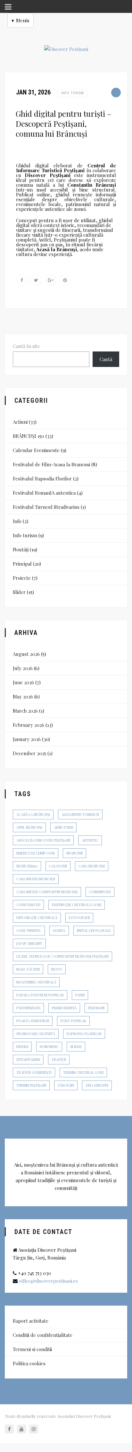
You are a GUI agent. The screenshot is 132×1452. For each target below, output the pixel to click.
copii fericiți (28, 904)
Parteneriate (28, 1007)
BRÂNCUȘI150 (26, 866)
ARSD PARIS (63, 827)
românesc (49, 1046)
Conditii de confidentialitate (42, 1335)
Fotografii (79, 917)
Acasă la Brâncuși (33, 814)
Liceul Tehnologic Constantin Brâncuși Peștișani (62, 956)
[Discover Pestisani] (66, 49)
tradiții (59, 1059)
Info (17, 521)
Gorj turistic (28, 930)
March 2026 (25, 710)
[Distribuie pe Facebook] (21, 280)
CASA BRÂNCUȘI (91, 866)
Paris (80, 995)
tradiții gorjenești (34, 1072)
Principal (22, 563)
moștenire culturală (36, 982)
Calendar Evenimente (36, 450)
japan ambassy (29, 943)
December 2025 (29, 753)
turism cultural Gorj (83, 1072)
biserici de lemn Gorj (35, 853)
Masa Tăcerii (28, 969)
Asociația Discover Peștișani (43, 840)
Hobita (59, 930)
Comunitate (100, 891)
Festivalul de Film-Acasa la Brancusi (51, 464)
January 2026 (27, 739)
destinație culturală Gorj (76, 904)
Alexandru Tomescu (80, 814)
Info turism (72, 93)
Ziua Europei (97, 1085)
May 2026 (23, 696)
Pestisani (96, 1007)
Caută (106, 359)
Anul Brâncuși (29, 827)
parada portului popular (40, 995)
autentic (90, 840)
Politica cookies (29, 1363)
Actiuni (20, 422)
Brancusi (74, 853)
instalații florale (94, 930)
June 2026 (23, 682)
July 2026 (23, 668)
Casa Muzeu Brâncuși (35, 878)
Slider (19, 592)
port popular (73, 1020)
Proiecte (22, 578)
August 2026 (26, 654)
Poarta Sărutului (32, 1020)
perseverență (64, 1007)
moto (56, 969)
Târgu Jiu (66, 1085)
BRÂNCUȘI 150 (28, 436)
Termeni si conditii (32, 1349)
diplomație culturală (36, 917)
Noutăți (21, 549)
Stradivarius (28, 1059)
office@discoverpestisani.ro (48, 1281)
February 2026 (28, 725)
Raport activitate (30, 1321)
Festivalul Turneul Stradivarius (46, 507)
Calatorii (58, 866)
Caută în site (26, 346)
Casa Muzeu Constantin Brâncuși (47, 891)
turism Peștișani (31, 1085)
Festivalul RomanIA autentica (44, 492)
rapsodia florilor (84, 1033)
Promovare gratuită (35, 1033)
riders (22, 1046)
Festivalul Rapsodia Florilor (42, 478)
